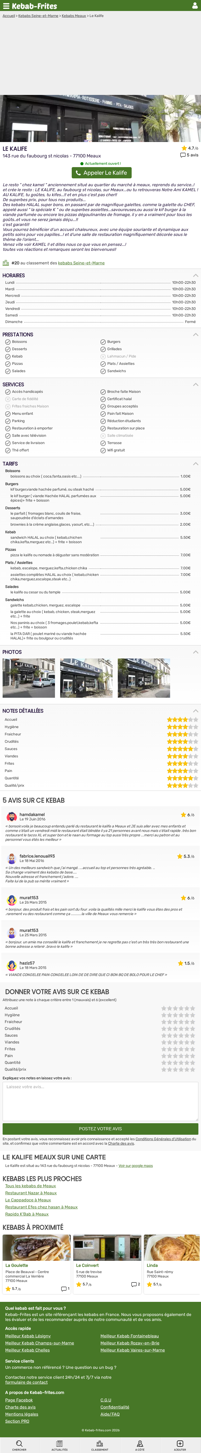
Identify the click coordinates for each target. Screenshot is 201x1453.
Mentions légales (21, 1414)
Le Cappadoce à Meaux (28, 1199)
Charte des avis (121, 1143)
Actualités (60, 1449)
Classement (99, 1449)
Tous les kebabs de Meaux (30, 1185)
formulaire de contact (26, 1382)
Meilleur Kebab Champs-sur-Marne (39, 1343)
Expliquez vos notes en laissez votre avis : (37, 1078)
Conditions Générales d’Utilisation (163, 1139)
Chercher (19, 1449)
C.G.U (105, 1400)
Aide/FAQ (110, 1414)
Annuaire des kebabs (35, 5)
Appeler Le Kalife (105, 172)
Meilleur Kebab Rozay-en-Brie (129, 1343)
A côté (139, 1449)
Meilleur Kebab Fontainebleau (129, 1335)
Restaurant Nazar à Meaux (31, 1192)
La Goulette (16, 1265)
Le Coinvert (87, 1265)
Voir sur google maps (136, 1165)
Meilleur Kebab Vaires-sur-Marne (132, 1350)
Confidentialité (114, 1407)
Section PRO (17, 1421)
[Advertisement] (100, 57)
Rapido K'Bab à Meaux (27, 1214)
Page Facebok (19, 1400)
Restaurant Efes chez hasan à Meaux (41, 1207)
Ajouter (180, 1449)
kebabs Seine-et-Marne (81, 262)
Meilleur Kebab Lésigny (28, 1335)
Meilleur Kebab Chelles (27, 1350)
